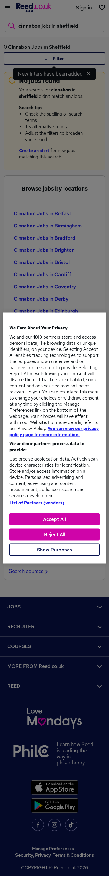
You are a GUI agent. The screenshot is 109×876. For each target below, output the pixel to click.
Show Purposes (54, 550)
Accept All (54, 519)
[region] (54, 438)
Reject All (54, 534)
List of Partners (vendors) (36, 503)
